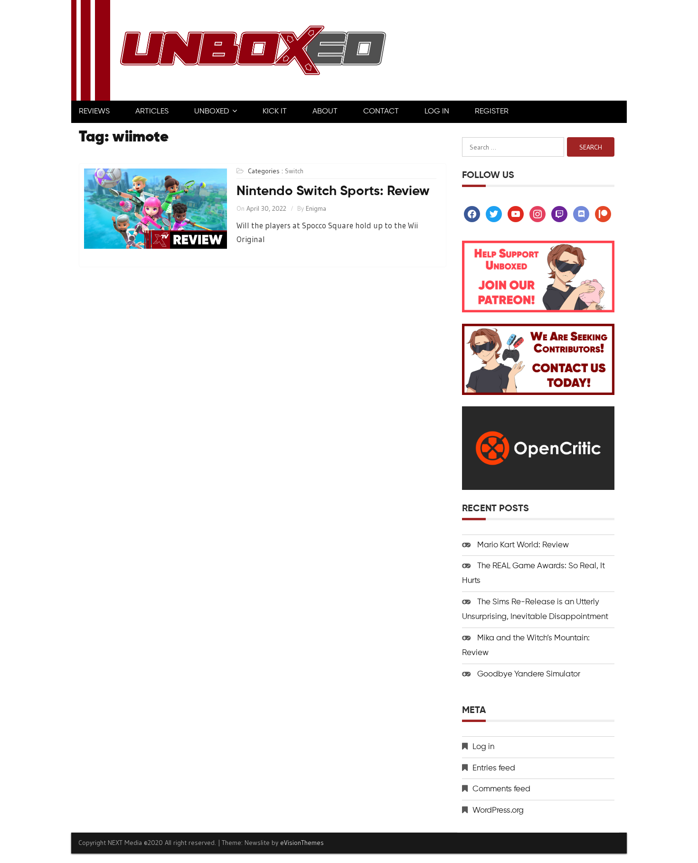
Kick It (275, 111)
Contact (381, 111)
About (325, 111)
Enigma (316, 208)
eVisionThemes (302, 842)
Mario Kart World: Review (523, 545)
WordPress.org (498, 811)
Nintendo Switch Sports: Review (333, 191)
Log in (483, 747)
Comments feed (501, 789)
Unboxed (211, 111)
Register (492, 111)
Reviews (94, 111)
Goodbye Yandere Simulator (528, 674)
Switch (294, 171)
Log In (436, 111)
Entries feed (493, 768)
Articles (152, 111)
